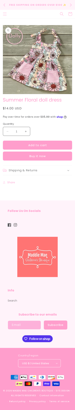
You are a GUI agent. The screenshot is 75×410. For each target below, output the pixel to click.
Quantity (8, 124)
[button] (5, 14)
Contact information (51, 395)
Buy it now (37, 156)
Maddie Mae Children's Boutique (33, 390)
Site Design (63, 390)
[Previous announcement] (4, 5)
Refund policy (17, 401)
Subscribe (55, 325)
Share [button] (11, 182)
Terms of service (59, 401)
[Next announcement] (71, 5)
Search (12, 301)
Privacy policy (37, 401)
